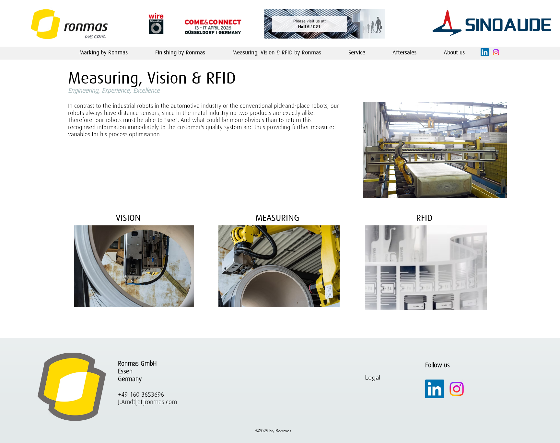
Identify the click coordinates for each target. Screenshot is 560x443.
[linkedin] (485, 52)
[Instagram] (456, 389)
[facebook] (496, 52)
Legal (372, 377)
